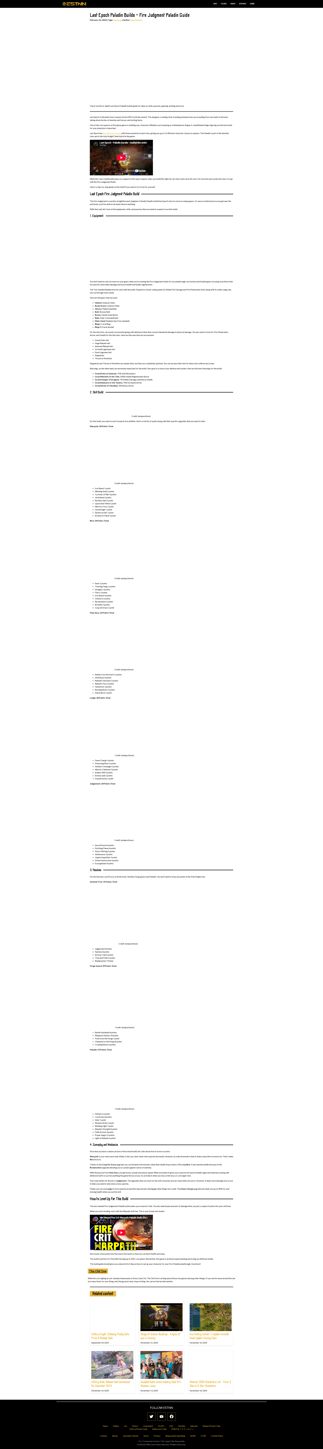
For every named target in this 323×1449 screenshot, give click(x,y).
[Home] (74, 4)
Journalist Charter (130, 1436)
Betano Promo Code (211, 1426)
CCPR (203, 1436)
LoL (125, 1426)
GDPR (193, 1436)
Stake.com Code (159, 1429)
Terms (146, 1436)
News (215, 4)
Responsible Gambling (175, 1436)
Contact (103, 1436)
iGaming (252, 4)
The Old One (136, 20)
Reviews (232, 4)
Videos (116, 1426)
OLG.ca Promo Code (138, 1429)
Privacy (157, 1436)
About (115, 1436)
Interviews (242, 4)
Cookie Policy (217, 1436)
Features (224, 4)
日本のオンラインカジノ (182, 1429)
